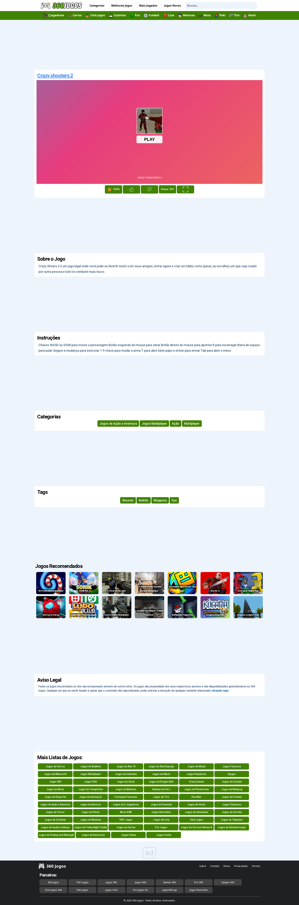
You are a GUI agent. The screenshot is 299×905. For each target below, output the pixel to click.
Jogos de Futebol (232, 797)
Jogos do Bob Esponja (161, 766)
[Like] (131, 189)
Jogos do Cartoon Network (196, 827)
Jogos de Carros (55, 766)
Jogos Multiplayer (154, 423)
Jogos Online (128, 835)
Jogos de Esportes (55, 797)
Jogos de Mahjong (231, 789)
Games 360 (169, 882)
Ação (175, 423)
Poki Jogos (82, 890)
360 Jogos (53, 882)
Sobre (202, 866)
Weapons (160, 500)
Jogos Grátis (163, 835)
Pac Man (196, 797)
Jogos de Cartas (125, 827)
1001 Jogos (126, 819)
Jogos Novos (172, 5)
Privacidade (241, 866)
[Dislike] (149, 189)
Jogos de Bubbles (90, 766)
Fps (174, 500)
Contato (214, 866)
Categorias (96, 5)
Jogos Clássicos (231, 804)
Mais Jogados (148, 5)
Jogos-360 (140, 882)
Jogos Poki (90, 781)
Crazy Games (196, 781)
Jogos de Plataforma (196, 789)
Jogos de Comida (232, 781)
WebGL (144, 500)
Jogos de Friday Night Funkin (90, 827)
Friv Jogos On (140, 890)
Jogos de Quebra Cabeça (55, 827)
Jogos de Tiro (161, 797)
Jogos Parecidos (199, 890)
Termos (256, 866)
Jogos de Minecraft (55, 774)
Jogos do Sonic (126, 781)
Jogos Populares (196, 774)
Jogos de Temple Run (90, 789)
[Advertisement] (149, 45)
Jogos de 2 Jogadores (126, 804)
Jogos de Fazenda (161, 804)
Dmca (226, 866)
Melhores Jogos (121, 5)
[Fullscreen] (185, 189)
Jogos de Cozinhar (55, 819)
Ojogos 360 (227, 882)
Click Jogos (196, 819)
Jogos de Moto (55, 789)
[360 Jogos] (61, 6)
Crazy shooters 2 (55, 75)
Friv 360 (198, 882)
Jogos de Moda (196, 766)
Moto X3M (126, 812)
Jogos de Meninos (125, 789)
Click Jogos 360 (53, 890)
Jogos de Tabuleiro (232, 819)
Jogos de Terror (55, 812)
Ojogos (232, 774)
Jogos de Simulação (196, 812)
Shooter (128, 500)
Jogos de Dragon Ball (161, 781)
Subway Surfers (161, 789)
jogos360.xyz (169, 890)
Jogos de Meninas (90, 819)
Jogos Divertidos (161, 812)
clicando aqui (219, 690)
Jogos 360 (55, 781)
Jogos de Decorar (90, 804)
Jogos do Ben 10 (125, 766)
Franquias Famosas (126, 797)
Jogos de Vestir (196, 804)
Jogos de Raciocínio (93, 835)
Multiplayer (192, 423)
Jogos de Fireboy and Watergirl (56, 835)
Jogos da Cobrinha (126, 774)
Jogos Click (111, 890)
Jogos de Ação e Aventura (118, 423)
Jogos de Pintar (90, 812)
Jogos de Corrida (232, 812)
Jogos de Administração (232, 827)
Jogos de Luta (161, 819)
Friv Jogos (161, 827)
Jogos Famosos (231, 766)
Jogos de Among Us (90, 797)
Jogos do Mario (161, 774)
